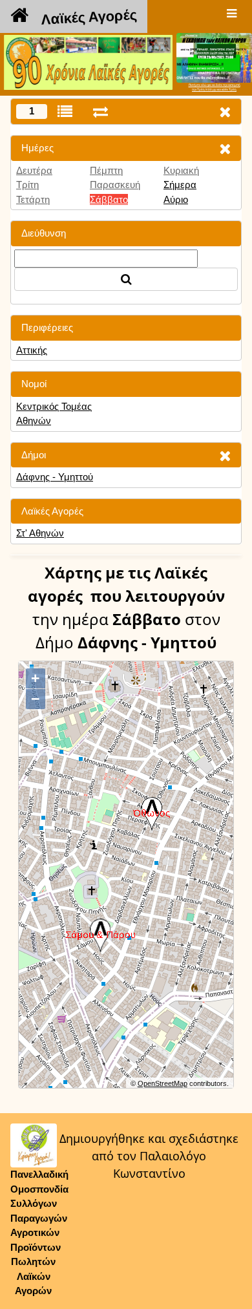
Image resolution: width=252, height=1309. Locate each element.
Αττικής (31, 350)
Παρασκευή (115, 184)
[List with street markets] (65, 111)
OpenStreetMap (162, 1083)
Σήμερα (179, 184)
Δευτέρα (34, 170)
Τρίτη (27, 184)
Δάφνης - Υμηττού (54, 476)
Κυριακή (181, 170)
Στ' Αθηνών (40, 532)
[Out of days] (100, 111)
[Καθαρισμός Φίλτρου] (225, 148)
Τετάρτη (33, 199)
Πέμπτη (106, 170)
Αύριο (175, 199)
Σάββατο (109, 199)
